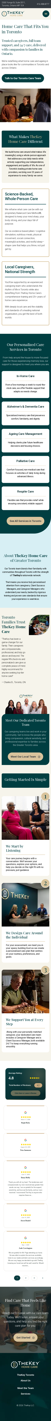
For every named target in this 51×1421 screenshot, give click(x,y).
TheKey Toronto (25, 1375)
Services (25, 1393)
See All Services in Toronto (25, 521)
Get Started (23, 1337)
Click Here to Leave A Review (25, 1093)
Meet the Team (25, 1388)
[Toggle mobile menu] (45, 13)
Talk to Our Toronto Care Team (23, 78)
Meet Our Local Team (24, 756)
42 (38, 1085)
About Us (25, 1380)
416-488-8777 (43, 4)
